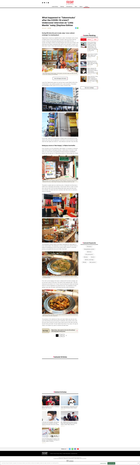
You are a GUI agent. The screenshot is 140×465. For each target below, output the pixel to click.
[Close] (138, 463)
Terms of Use (53, 453)
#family (84, 262)
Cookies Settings (103, 463)
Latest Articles (55, 6)
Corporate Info (74, 453)
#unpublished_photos (89, 249)
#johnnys (89, 251)
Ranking (62, 6)
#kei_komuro (93, 262)
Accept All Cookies (111, 463)
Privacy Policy (59, 453)
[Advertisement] (60, 370)
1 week (95, 39)
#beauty (86, 256)
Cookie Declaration (66, 453)
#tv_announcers (89, 254)
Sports (81, 6)
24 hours (89, 39)
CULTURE (49, 28)
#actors (93, 256)
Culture (86, 6)
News (76, 6)
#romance (89, 246)
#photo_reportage (89, 259)
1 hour (83, 39)
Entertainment (69, 6)
